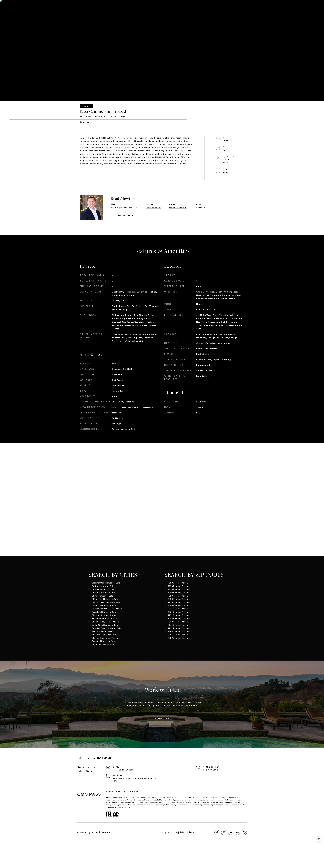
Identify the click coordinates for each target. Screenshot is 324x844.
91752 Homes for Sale (179, 625)
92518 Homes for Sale (179, 615)
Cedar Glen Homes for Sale (105, 625)
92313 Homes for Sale (179, 608)
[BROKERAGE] (244, 832)
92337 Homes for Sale (179, 621)
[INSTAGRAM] (223, 832)
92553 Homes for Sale (179, 634)
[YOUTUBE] (237, 832)
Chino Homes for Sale (102, 596)
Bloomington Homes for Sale (106, 582)
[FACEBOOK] (216, 832)
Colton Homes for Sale (103, 586)
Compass (169, 797)
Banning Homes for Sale (103, 641)
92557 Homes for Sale (179, 618)
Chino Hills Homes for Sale (105, 599)
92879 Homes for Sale (179, 638)
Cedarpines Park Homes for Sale (108, 608)
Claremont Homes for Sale (105, 615)
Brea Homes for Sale (102, 631)
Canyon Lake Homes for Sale (106, 602)
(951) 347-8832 (153, 207)
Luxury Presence (100, 832)
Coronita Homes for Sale (104, 592)
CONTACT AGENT (126, 216)
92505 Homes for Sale (179, 602)
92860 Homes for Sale (179, 631)
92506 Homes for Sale (179, 582)
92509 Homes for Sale (179, 596)
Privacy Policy (188, 832)
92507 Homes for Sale (179, 592)
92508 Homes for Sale (179, 605)
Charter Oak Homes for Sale (106, 638)
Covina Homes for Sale (103, 644)
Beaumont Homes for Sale (104, 618)
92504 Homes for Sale (179, 586)
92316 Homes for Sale (179, 612)
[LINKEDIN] (230, 832)
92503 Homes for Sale (179, 599)
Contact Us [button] (162, 718)
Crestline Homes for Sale (104, 612)
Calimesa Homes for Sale (104, 605)
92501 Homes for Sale (179, 589)
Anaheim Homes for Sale (104, 634)
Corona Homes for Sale (103, 589)
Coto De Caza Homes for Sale (106, 628)
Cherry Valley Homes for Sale (106, 621)
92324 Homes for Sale (179, 628)
